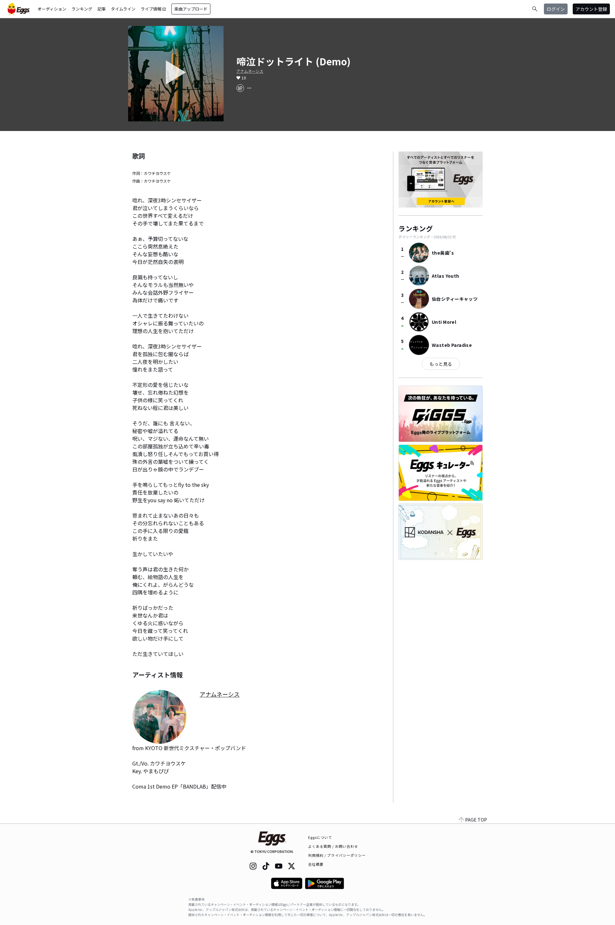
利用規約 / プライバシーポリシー (337, 855)
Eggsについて (320, 837)
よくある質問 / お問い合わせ (333, 846)
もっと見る (441, 364)
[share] (240, 88)
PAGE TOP (476, 819)
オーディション (51, 9)
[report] (249, 88)
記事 (101, 9)
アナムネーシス (249, 71)
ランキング (81, 9)
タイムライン (123, 9)
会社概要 (316, 864)
